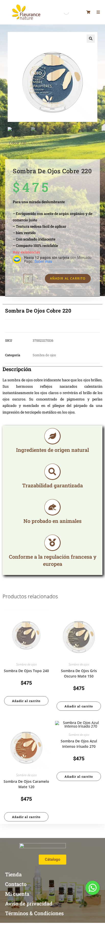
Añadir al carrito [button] (26, 701)
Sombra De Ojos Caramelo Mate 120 (26, 784)
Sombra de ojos (44, 355)
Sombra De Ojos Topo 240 (26, 670)
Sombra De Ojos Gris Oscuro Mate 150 (79, 673)
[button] (91, 39)
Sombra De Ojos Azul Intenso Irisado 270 (79, 744)
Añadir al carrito (67, 278)
